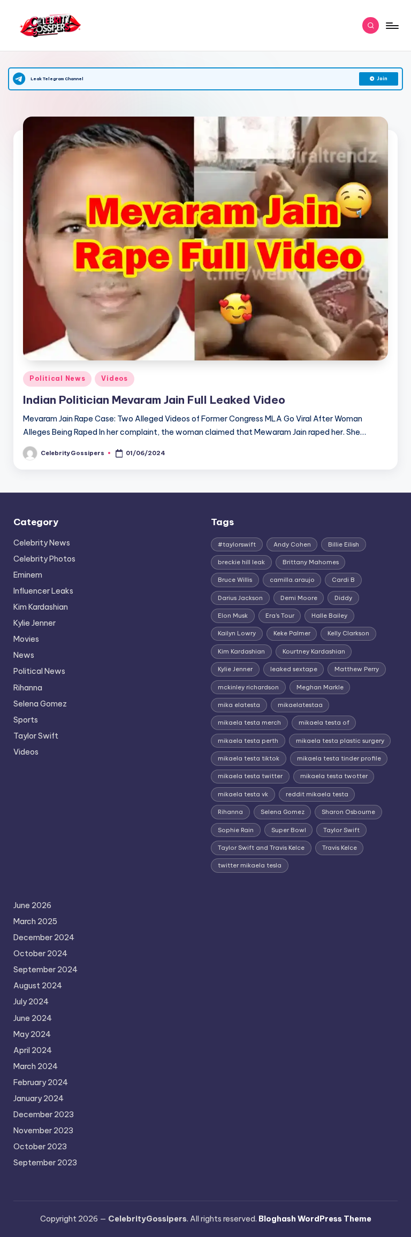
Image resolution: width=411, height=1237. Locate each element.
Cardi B (343, 579)
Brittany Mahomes (311, 562)
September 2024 (45, 969)
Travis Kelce (339, 847)
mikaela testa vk (243, 794)
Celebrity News (41, 543)
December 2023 (43, 1114)
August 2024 (37, 985)
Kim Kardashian (40, 607)
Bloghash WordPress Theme (314, 1219)
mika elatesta (239, 705)
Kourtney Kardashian (314, 651)
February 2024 (40, 1082)
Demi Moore (298, 598)
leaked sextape (293, 669)
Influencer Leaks (43, 591)
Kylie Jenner (34, 623)
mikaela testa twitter (250, 776)
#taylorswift (237, 544)
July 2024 (31, 1001)
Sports (25, 720)
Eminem (27, 575)
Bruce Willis (235, 579)
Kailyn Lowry (237, 633)
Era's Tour (279, 615)
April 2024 (32, 1050)
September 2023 (45, 1162)
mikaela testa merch (249, 722)
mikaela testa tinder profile (339, 758)
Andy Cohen (292, 544)
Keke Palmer (291, 633)
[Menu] (391, 25)
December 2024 (43, 937)
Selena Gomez (40, 704)
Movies (26, 639)
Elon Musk (233, 615)
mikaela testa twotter (334, 776)
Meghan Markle (320, 687)
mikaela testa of (324, 722)
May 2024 (32, 1034)
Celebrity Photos (44, 559)
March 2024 (35, 1066)
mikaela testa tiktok (248, 758)
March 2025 (35, 921)
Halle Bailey (329, 615)
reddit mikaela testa (317, 794)
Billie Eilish (343, 544)
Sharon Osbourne (348, 812)
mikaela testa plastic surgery (340, 740)
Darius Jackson (240, 598)
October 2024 (40, 953)
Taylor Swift (35, 736)
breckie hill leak (241, 562)
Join (382, 78)
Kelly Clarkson (348, 633)
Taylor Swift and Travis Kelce (261, 847)
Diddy (343, 598)
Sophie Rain (236, 830)
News (23, 655)
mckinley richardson (248, 687)
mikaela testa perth (248, 740)
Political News (57, 378)
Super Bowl (288, 830)
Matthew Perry (356, 669)
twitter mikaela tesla (249, 865)
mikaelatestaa (300, 705)
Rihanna (27, 688)
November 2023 (43, 1130)
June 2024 (32, 1018)
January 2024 (38, 1098)
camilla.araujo (292, 579)
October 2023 (40, 1146)
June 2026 (32, 905)
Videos (114, 378)
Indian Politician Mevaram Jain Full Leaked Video (154, 399)
